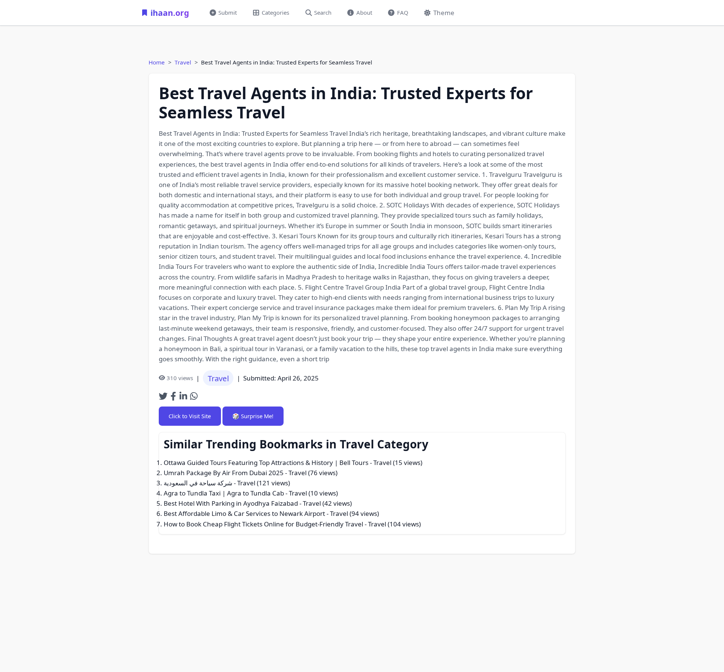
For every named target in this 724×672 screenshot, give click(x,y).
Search (322, 12)
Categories (275, 12)
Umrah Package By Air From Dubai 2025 (224, 472)
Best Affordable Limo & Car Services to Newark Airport (244, 513)
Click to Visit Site (190, 416)
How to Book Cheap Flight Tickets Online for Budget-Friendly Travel (263, 524)
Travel (183, 62)
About (364, 12)
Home (157, 62)
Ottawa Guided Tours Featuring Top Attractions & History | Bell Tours (266, 462)
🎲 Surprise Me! (252, 416)
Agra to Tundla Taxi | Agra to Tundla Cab (224, 493)
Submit (227, 12)
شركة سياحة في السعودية (198, 483)
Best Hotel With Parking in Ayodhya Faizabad (231, 503)
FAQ (402, 12)
